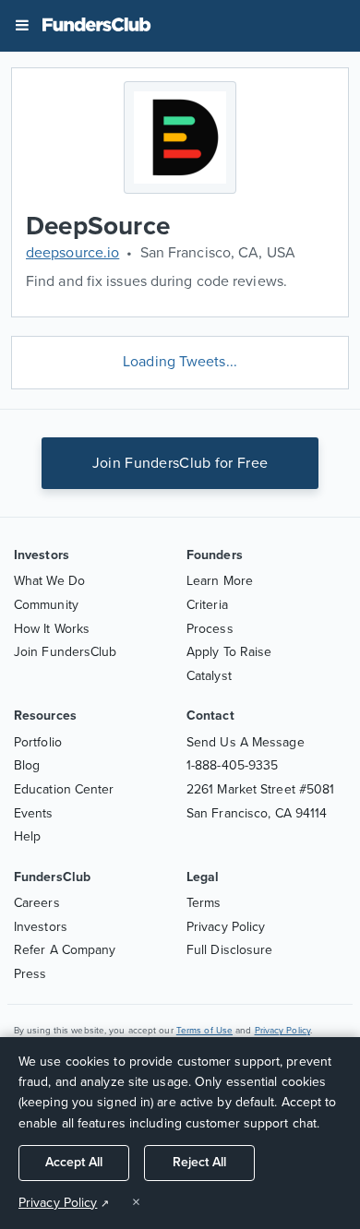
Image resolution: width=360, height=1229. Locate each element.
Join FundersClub (65, 652)
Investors (40, 927)
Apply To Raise (228, 652)
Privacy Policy (225, 927)
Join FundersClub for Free (180, 463)
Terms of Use (204, 1030)
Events (34, 813)
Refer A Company (65, 950)
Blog (27, 765)
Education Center (64, 789)
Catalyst (209, 676)
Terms (204, 903)
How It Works (52, 629)
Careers (37, 903)
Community (46, 605)
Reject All (199, 1162)
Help (27, 836)
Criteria (207, 605)
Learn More (219, 581)
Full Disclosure (229, 950)
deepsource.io (72, 253)
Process (210, 629)
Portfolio (38, 742)
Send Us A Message (245, 742)
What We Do (49, 581)
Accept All (73, 1162)
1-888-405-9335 (232, 765)
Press (30, 974)
